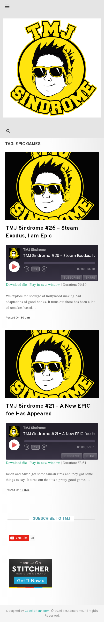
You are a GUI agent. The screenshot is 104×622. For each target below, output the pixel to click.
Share (90, 278)
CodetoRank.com (37, 611)
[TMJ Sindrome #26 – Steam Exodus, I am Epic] (52, 219)
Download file (16, 284)
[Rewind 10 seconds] (26, 269)
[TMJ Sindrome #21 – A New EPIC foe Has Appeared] (52, 397)
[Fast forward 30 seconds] (44, 269)
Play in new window (45, 284)
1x (35, 269)
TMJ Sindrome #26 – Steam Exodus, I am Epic (42, 232)
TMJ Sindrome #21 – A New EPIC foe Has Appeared (48, 410)
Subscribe (72, 278)
